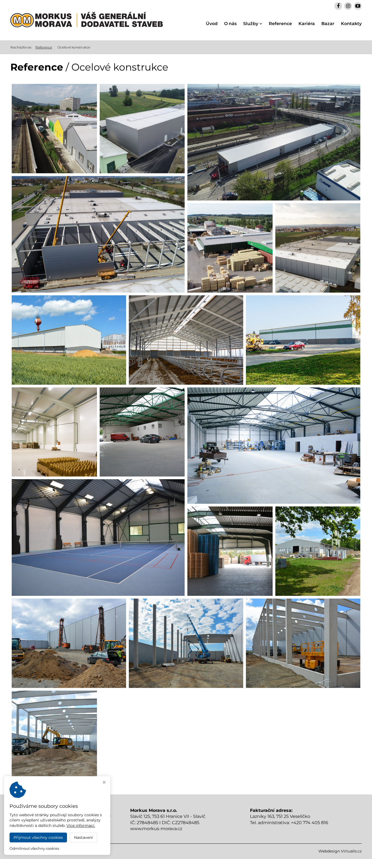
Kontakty (351, 23)
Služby (250, 23)
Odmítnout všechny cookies (34, 848)
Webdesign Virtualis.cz (340, 851)
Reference (280, 23)
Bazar (327, 23)
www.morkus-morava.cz (156, 828)
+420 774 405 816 (309, 822)
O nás (230, 23)
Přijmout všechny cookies (38, 837)
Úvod (212, 23)
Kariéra (306, 23)
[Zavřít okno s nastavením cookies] (104, 783)
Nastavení (83, 837)
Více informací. (80, 825)
